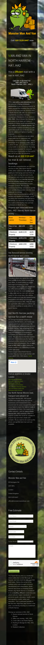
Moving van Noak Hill (14, 383)
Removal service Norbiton (16, 385)
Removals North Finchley (15, 390)
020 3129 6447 (22, 40)
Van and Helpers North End (16, 388)
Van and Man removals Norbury (17, 386)
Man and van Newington (15, 379)
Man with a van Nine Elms (15, 381)
